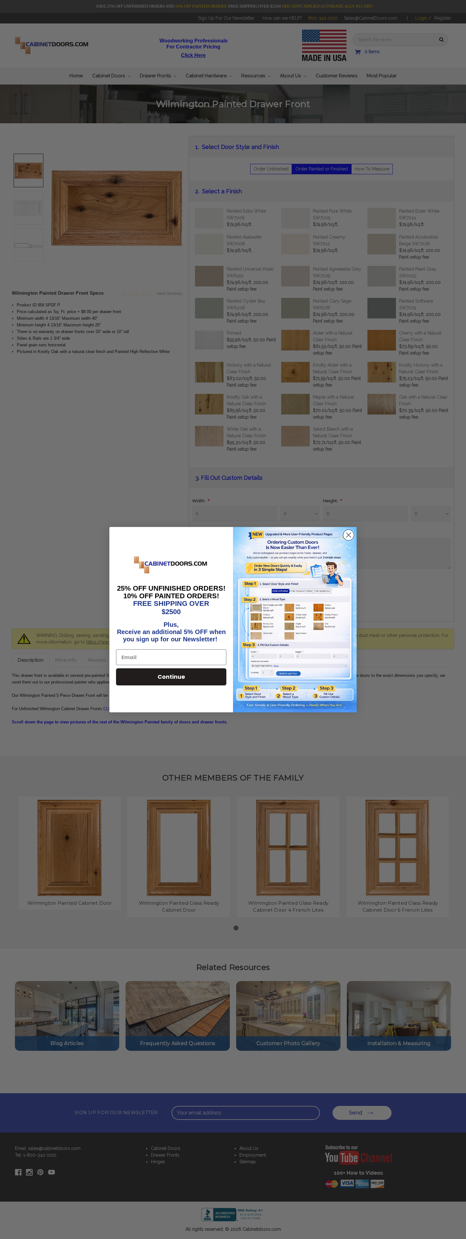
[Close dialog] (348, 535)
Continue (171, 677)
